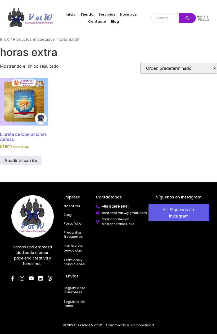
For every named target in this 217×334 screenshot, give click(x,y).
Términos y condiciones (74, 262)
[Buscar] (187, 18)
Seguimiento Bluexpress (74, 290)
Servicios (106, 14)
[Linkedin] (40, 278)
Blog (115, 21)
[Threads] (49, 278)
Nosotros (128, 14)
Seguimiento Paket (74, 303)
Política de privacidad (73, 248)
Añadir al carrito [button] (20, 160)
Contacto (97, 21)
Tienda (87, 14)
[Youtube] (31, 278)
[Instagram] (22, 278)
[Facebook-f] (12, 278)
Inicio (71, 14)
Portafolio (73, 223)
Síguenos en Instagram (181, 213)
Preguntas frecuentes (73, 234)
